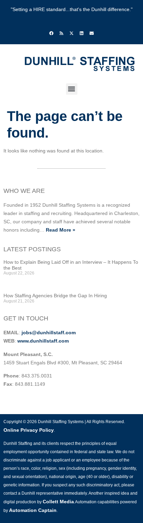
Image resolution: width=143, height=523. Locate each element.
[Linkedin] (81, 33)
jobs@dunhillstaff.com (49, 332)
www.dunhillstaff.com (43, 341)
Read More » (60, 230)
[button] (71, 89)
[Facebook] (51, 33)
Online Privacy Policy (28, 430)
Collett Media (58, 501)
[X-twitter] (71, 33)
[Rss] (61, 33)
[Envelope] (91, 33)
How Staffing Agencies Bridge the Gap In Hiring (55, 295)
